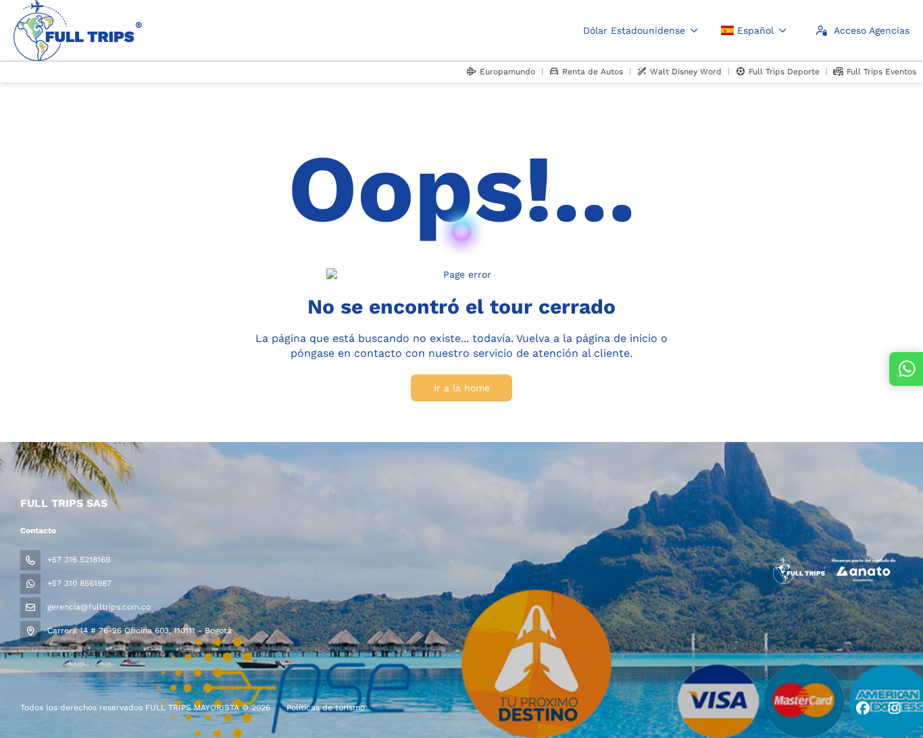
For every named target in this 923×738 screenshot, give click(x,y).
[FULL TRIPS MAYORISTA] (833, 570)
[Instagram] (894, 708)
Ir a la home (462, 388)
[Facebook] (862, 708)
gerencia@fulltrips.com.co (99, 607)
